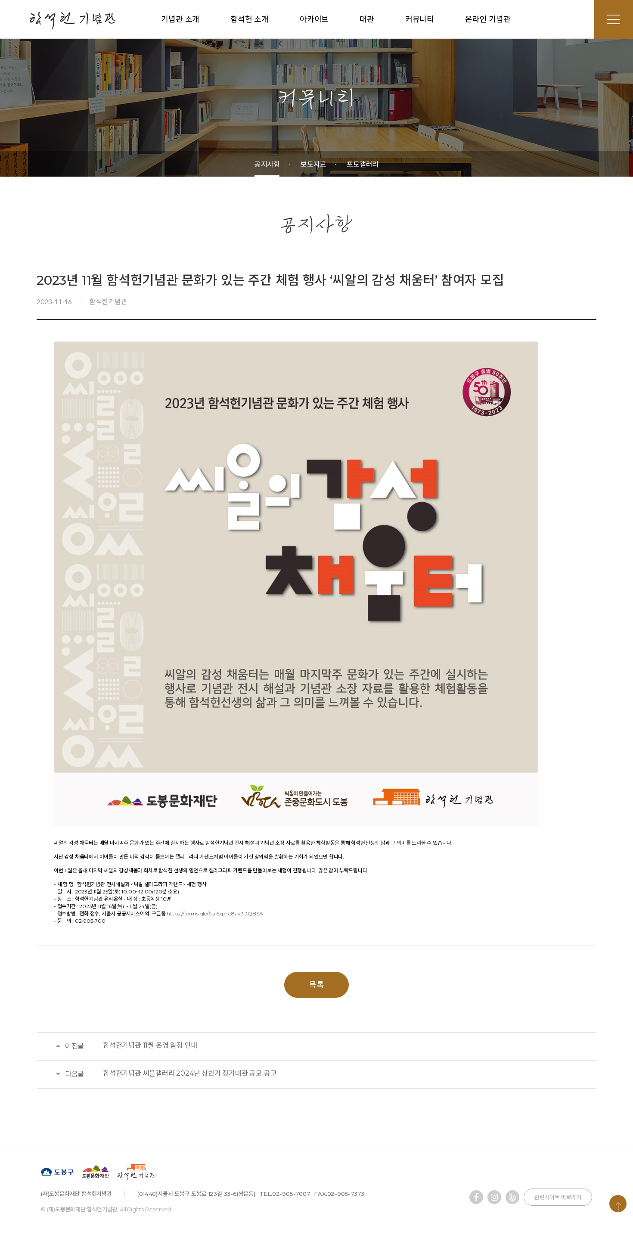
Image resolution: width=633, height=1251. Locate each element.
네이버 (512, 1197)
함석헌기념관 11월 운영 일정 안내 (150, 1045)
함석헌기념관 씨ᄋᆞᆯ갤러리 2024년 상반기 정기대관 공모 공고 (189, 1073)
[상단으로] (618, 1203)
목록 (316, 985)
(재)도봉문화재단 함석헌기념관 (72, 20)
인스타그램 (494, 1197)
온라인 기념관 (488, 19)
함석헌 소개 (249, 19)
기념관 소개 (180, 19)
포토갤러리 (363, 164)
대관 (367, 19)
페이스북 (476, 1197)
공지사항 (267, 164)
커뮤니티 (419, 19)
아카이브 (314, 19)
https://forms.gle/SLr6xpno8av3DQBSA (215, 913)
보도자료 (313, 164)
